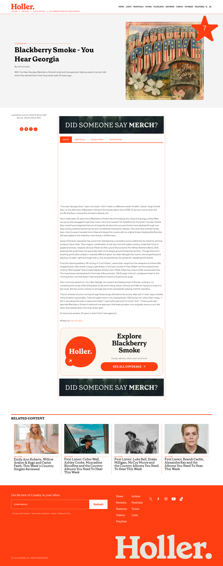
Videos (120, 515)
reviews (170, 7)
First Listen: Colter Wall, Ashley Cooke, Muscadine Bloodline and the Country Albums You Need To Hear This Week (83, 466)
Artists (136, 496)
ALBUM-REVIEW (39, 11)
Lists (135, 515)
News (119, 496)
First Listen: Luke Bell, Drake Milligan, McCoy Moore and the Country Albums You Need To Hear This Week (136, 464)
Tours (135, 509)
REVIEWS (25, 11)
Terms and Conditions (40, 513)
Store (148, 7)
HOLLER (14, 11)
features (199, 7)
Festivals (137, 502)
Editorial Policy (64, 513)
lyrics (179, 7)
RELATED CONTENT (27, 418)
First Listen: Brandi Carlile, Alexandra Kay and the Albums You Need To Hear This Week (184, 464)
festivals (138, 7)
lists (128, 7)
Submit (98, 504)
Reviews (121, 502)
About (54, 513)
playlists (159, 7)
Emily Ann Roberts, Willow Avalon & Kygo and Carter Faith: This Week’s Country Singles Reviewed (34, 464)
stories (189, 7)
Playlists (121, 521)
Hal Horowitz (23, 66)
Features (121, 509)
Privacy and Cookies (21, 513)
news (121, 7)
